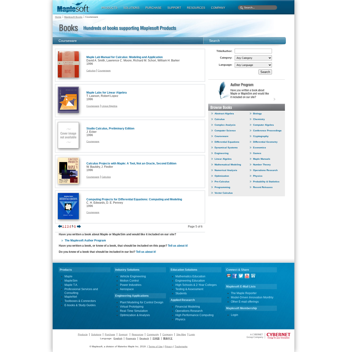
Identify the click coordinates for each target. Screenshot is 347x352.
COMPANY (218, 7)
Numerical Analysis (226, 170)
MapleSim (70, 280)
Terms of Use (155, 346)
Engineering (222, 153)
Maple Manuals (261, 159)
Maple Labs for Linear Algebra (106, 92)
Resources (137, 334)
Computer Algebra (263, 125)
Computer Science (225, 130)
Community (153, 334)
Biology (257, 113)
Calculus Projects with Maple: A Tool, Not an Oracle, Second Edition (131, 163)
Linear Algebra (109, 106)
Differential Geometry (265, 142)
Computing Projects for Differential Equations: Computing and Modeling (134, 199)
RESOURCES (196, 7)
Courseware (104, 70)
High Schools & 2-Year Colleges (196, 285)
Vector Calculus (224, 193)
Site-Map (181, 334)
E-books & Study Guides (80, 305)
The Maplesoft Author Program (85, 240)
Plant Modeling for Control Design (141, 302)
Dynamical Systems (226, 147)
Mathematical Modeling (228, 164)
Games (257, 153)
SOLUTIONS (131, 7)
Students (181, 293)
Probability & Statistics (266, 181)
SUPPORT (174, 7)
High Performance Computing (194, 315)
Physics (257, 176)
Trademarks (181, 346)
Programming (222, 187)
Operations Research (265, 170)
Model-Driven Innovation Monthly (252, 297)
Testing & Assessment (189, 289)
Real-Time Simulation (134, 311)
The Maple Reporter (244, 293)
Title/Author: (224, 51)
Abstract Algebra (224, 113)
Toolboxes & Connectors (80, 301)
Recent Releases (263, 187)
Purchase (110, 334)
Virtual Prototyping (132, 306)
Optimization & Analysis (135, 315)
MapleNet (70, 296)
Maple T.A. (71, 285)
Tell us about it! (178, 245)
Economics (259, 147)
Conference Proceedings (267, 130)
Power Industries (130, 285)
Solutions (96, 334)
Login (234, 315)
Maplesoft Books (73, 17)
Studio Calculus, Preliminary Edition (110, 128)
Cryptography (261, 136)
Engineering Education (190, 280)
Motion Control (129, 280)
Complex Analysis (225, 125)
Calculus (91, 70)
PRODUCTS (109, 7)
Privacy (169, 346)
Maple (68, 276)
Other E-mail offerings (245, 301)
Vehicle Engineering (133, 276)
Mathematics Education (190, 276)
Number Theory (262, 164)
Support (123, 334)
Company (167, 334)
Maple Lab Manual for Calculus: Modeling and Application (124, 57)
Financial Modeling (187, 306)
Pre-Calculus (222, 181)
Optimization (222, 176)
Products (83, 334)
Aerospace (127, 289)
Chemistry (259, 119)
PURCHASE (153, 7)
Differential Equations (227, 142)
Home (58, 17)
